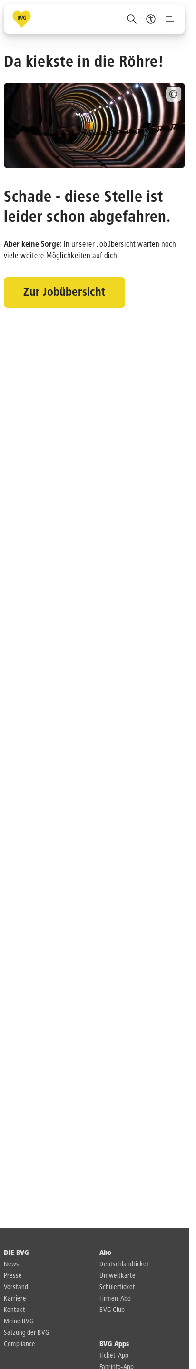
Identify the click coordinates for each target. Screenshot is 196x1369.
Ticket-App (113, 1355)
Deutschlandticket (124, 1264)
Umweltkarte (117, 1276)
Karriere (15, 1298)
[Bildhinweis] (173, 94)
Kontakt (14, 1310)
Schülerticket (117, 1287)
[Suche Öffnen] (131, 19)
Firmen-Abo (115, 1298)
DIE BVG (16, 1253)
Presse (13, 1276)
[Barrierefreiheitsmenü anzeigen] (150, 19)
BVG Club (112, 1310)
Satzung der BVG (26, 1333)
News (11, 1264)
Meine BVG (19, 1321)
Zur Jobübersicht (64, 292)
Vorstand (16, 1287)
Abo (105, 1253)
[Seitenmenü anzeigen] (169, 19)
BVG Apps (114, 1344)
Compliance (19, 1344)
